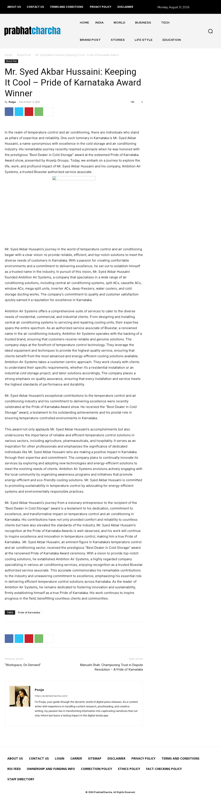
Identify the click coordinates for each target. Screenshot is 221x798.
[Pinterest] (29, 111)
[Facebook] (9, 111)
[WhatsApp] (39, 111)
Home (8, 55)
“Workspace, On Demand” (23, 665)
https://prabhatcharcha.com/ (51, 695)
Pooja (12, 101)
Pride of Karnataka (29, 612)
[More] (49, 111)
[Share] (39, 720)
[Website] (46, 720)
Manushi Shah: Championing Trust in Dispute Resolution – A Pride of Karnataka (111, 667)
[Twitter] (19, 111)
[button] (210, 31)
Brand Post (24, 55)
